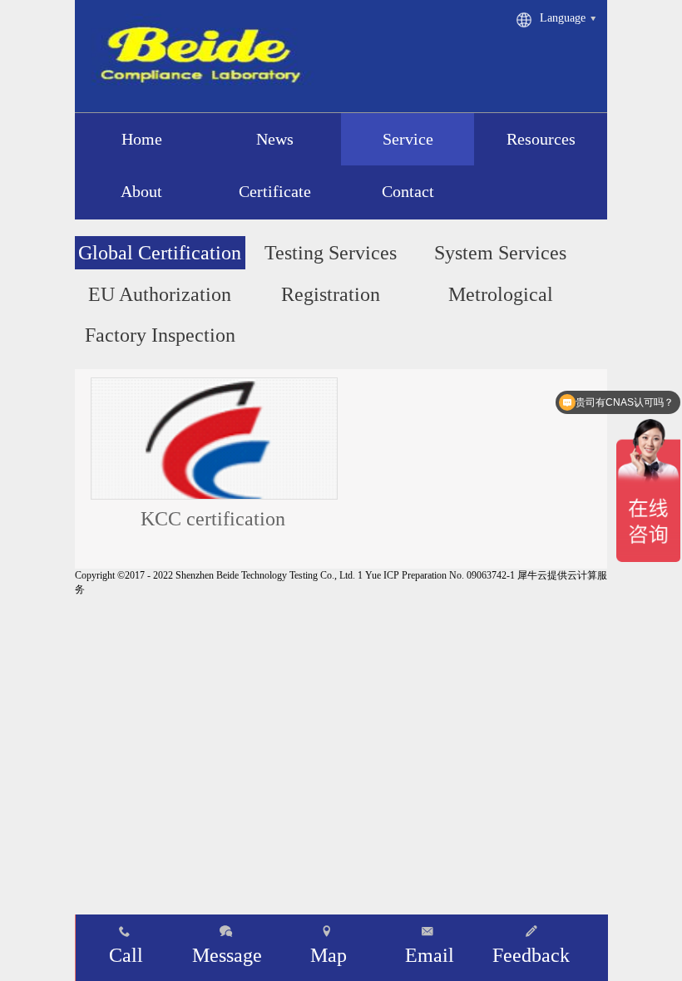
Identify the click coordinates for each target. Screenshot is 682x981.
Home (141, 139)
